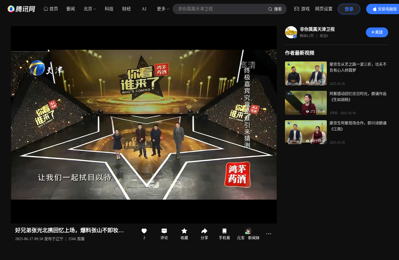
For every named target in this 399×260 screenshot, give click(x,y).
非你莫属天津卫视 (317, 29)
